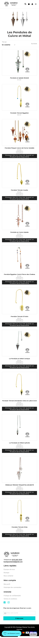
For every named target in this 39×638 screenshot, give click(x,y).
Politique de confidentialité (12, 596)
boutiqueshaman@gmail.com (13, 561)
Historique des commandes (12, 587)
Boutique (6, 572)
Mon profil (7, 584)
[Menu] (35, 4)
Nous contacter (8, 576)
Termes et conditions (10, 599)
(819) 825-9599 (17, 559)
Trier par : (4, 42)
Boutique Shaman (21, 627)
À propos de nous (9, 569)
